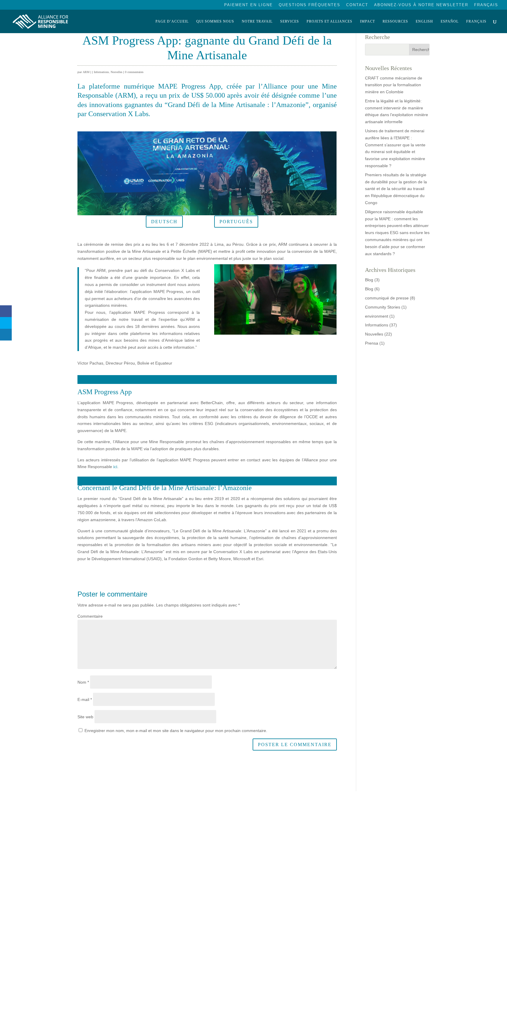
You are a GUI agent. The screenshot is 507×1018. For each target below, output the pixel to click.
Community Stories (382, 307)
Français (486, 5)
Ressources (395, 21)
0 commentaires (134, 72)
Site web (85, 716)
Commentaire (90, 616)
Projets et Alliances (329, 21)
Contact (357, 5)
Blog (369, 279)
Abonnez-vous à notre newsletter (421, 5)
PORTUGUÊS (236, 221)
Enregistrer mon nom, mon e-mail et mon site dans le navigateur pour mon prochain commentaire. (175, 730)
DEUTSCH (164, 221)
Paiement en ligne (248, 5)
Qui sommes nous (215, 21)
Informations (101, 72)
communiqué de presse (387, 298)
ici (115, 467)
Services (289, 21)
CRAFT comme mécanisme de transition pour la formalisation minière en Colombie (393, 85)
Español (450, 21)
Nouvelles (116, 72)
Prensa (371, 343)
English (424, 21)
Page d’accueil (172, 21)
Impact (367, 21)
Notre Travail (257, 21)
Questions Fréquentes (309, 5)
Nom (83, 682)
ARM (86, 72)
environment (376, 316)
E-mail (84, 699)
